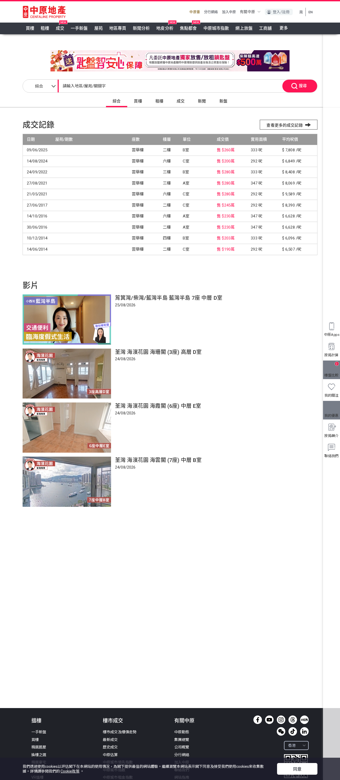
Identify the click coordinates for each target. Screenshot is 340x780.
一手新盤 (79, 28)
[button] (250, 12)
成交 (60, 28)
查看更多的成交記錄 (284, 125)
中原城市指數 (216, 28)
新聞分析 (141, 28)
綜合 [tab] (117, 101)
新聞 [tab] (202, 101)
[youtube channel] (269, 719)
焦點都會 (188, 28)
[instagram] (281, 719)
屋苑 (98, 28)
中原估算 (110, 755)
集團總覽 (181, 740)
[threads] (292, 719)
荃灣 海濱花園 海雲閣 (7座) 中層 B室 (158, 460)
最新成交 (110, 740)
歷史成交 (110, 747)
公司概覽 (181, 747)
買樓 (30, 28)
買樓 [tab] (138, 101)
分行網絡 (211, 12)
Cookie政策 (70, 771)
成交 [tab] (181, 101)
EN (310, 12)
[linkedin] (304, 731)
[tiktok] (292, 731)
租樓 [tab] (159, 101)
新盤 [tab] (223, 101)
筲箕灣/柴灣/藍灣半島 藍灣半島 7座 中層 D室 (168, 298)
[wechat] (281, 731)
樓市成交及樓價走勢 (120, 732)
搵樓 (36, 721)
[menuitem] (30, 28)
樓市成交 (113, 721)
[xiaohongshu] (304, 719)
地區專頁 (117, 28)
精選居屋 (38, 747)
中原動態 (181, 732)
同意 (297, 769)
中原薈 (194, 12)
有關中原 (184, 721)
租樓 (45, 28)
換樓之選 (38, 755)
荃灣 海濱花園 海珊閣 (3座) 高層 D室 (158, 352)
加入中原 (229, 12)
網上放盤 (244, 28)
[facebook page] (257, 719)
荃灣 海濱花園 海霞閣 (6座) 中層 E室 (158, 406)
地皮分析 (164, 28)
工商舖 (265, 28)
